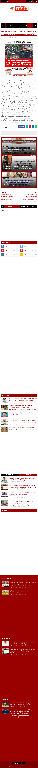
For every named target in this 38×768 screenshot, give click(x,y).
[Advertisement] (19, 278)
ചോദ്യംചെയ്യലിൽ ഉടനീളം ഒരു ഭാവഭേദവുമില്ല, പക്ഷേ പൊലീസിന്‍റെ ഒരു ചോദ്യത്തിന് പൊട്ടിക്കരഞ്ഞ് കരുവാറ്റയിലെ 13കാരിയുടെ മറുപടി (22, 407)
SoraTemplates (13, 766)
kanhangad (6, 178)
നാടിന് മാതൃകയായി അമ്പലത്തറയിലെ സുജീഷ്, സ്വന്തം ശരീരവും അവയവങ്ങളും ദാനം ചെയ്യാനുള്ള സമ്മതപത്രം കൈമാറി (23, 583)
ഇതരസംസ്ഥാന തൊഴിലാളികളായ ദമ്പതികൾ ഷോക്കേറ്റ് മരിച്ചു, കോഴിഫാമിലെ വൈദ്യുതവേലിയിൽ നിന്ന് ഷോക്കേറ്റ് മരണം (21, 503)
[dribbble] (31, 1)
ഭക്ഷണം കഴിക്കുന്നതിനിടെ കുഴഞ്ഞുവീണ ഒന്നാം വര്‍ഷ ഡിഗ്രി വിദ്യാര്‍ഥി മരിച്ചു (18, 150)
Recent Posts (9, 475)
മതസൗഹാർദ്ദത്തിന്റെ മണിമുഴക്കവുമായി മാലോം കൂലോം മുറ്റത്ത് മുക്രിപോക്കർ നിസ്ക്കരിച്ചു (23, 703)
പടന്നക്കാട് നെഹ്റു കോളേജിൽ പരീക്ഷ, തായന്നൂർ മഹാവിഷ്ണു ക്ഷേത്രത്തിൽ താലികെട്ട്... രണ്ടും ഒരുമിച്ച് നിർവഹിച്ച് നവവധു (17, 183)
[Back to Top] (25, 763)
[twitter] (29, 1)
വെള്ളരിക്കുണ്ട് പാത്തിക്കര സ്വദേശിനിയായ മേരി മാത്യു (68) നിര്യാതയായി (22, 414)
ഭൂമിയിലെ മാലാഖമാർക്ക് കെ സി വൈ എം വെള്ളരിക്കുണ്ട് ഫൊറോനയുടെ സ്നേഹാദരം (21, 592)
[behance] (36, 1)
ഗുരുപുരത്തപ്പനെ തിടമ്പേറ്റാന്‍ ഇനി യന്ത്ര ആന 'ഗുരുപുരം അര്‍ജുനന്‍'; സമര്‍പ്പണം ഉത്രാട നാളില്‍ (17, 167)
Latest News (27, 37)
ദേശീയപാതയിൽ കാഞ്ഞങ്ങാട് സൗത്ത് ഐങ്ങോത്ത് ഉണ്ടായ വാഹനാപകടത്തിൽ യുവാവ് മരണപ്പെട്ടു (23, 399)
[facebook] (27, 1)
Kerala (22, 37)
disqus (28, 206)
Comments (28, 475)
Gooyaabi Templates (28, 766)
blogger (23, 206)
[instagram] (34, 1)
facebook (34, 206)
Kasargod (5, 146)
